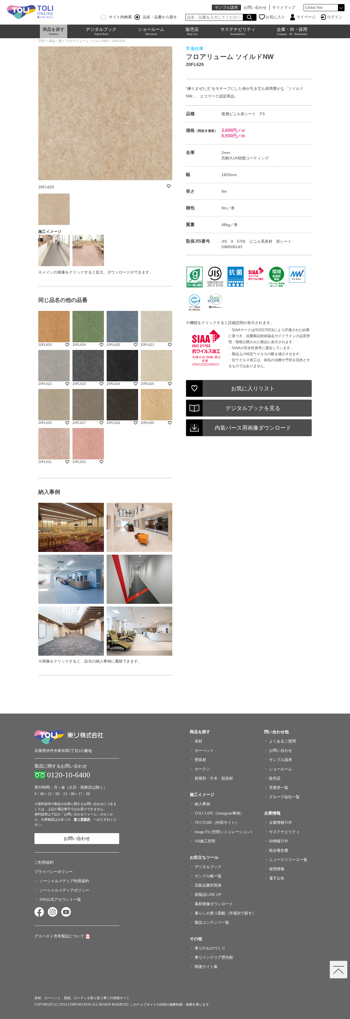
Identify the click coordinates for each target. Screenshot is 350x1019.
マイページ (306, 17)
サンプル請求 (226, 7)
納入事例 (202, 804)
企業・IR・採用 (292, 31)
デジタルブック (101, 31)
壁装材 (200, 760)
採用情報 (276, 869)
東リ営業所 (82, 819)
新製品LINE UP (208, 895)
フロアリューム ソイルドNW (87, 41)
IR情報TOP (278, 841)
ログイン (334, 17)
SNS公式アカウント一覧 (60, 900)
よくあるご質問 (282, 741)
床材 (198, 741)
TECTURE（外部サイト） (217, 823)
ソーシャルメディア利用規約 (64, 881)
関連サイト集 (206, 967)
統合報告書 (278, 850)
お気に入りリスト (253, 388)
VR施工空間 (205, 841)
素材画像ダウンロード (214, 904)
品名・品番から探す (160, 17)
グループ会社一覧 (284, 797)
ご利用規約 (44, 862)
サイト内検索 (120, 17)
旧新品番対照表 (208, 885)
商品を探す (54, 31)
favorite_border (169, 186)
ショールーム (151, 31)
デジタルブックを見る (253, 408)
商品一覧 (55, 41)
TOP (41, 41)
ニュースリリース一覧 (288, 860)
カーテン (202, 769)
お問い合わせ (255, 7)
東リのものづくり (210, 948)
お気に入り (275, 17)
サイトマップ (283, 7)
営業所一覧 (278, 788)
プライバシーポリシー (53, 872)
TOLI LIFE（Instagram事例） (219, 813)
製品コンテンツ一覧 (212, 922)
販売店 (192, 31)
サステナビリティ (237, 31)
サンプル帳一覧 (208, 876)
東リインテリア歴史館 (214, 957)
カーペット (204, 750)
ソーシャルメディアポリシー (64, 890)
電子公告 (276, 878)
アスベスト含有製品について (59, 936)
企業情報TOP (280, 823)
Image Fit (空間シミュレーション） (224, 832)
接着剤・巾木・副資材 (214, 778)
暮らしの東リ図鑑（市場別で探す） (225, 913)
